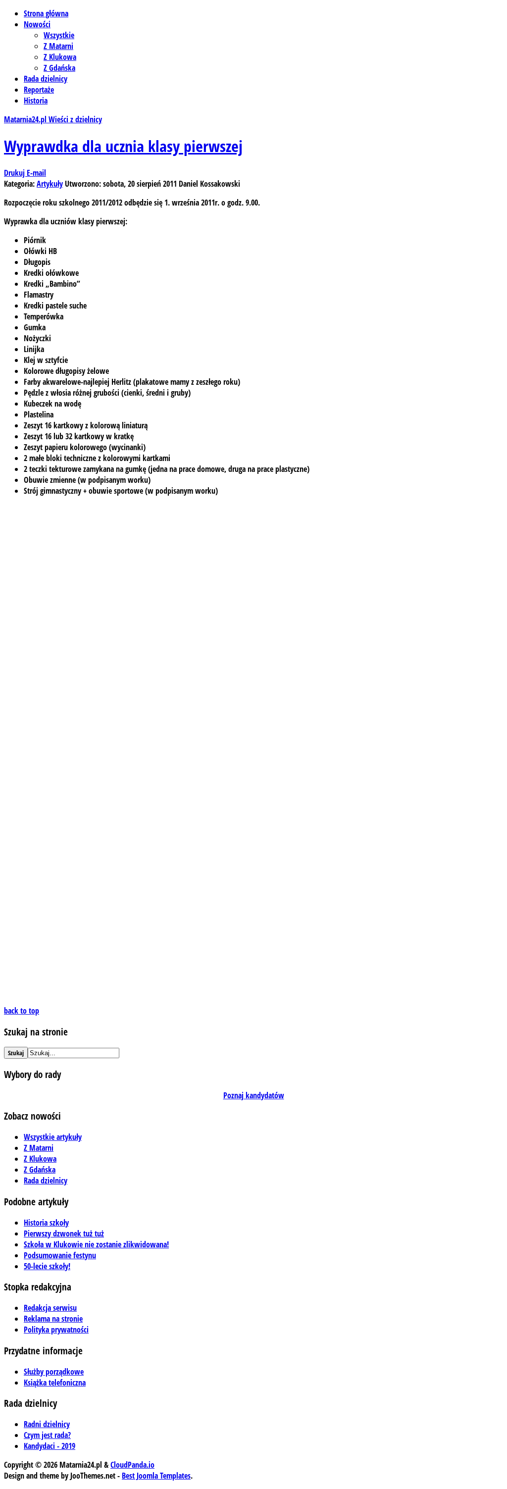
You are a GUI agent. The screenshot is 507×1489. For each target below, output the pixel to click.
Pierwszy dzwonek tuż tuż (64, 1233)
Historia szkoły (46, 1222)
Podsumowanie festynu (60, 1255)
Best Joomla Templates (156, 1475)
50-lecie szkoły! (47, 1266)
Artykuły (50, 183)
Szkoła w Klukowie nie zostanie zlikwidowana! (96, 1244)
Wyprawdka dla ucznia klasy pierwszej (123, 145)
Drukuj (15, 172)
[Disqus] (253, 628)
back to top (21, 1010)
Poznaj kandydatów (253, 1095)
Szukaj (16, 1052)
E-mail (36, 172)
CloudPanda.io (132, 1464)
